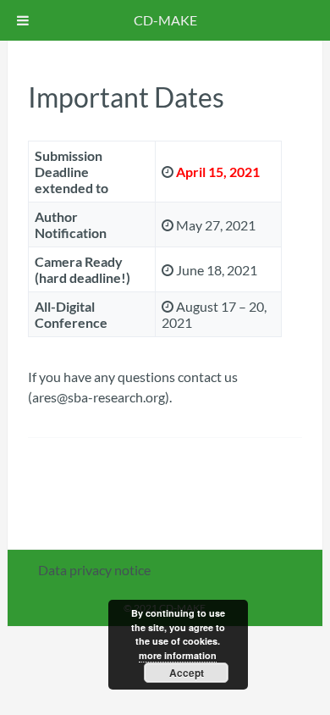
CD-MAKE (165, 20)
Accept (186, 672)
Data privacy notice (94, 570)
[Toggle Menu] (23, 20)
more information (178, 655)
